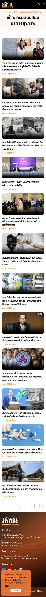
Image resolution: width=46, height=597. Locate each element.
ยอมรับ (15, 590)
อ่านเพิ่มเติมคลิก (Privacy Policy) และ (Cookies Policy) (16, 583)
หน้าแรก (8, 12)
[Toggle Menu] (43, 4)
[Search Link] (39, 4)
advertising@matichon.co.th (17, 555)
